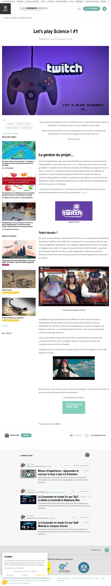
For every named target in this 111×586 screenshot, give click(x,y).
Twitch (83, 192)
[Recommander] (87, 435)
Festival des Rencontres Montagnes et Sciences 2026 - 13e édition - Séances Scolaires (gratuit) (18, 261)
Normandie (79, 2)
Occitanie (50, 2)
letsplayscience (84, 491)
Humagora (49, 466)
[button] (4, 582)
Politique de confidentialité (82, 578)
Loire (43, 2)
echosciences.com (8, 2)
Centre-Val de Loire (92, 2)
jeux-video (19, 124)
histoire (66, 465)
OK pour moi (40, 575)
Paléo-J (75, 164)
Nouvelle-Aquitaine (32, 2)
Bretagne (20, 2)
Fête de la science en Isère (57, 492)
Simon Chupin (51, 39)
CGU (97, 578)
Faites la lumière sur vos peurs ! (13, 318)
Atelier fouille (6, 290)
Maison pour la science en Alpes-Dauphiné (19, 198)
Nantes (103, 2)
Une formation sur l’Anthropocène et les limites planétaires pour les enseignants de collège (18, 194)
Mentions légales (63, 578)
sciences (10, 124)
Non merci (9, 575)
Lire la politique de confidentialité (14, 568)
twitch (28, 124)
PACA (71, 2)
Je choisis (25, 575)
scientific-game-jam (12, 128)
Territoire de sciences (12, 229)
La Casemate (9, 168)
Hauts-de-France (61, 2)
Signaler (7, 333)
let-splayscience (26, 128)
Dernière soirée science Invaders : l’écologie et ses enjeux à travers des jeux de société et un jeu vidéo (18, 163)
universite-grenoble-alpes (81, 465)
